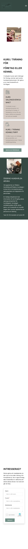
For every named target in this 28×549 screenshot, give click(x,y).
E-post (7, 498)
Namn (6, 491)
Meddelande (8, 505)
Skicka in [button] (9, 520)
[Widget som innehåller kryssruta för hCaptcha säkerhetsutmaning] (13, 515)
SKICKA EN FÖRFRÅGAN (12, 150)
